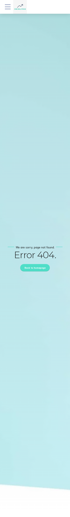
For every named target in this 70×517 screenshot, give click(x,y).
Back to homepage (35, 267)
